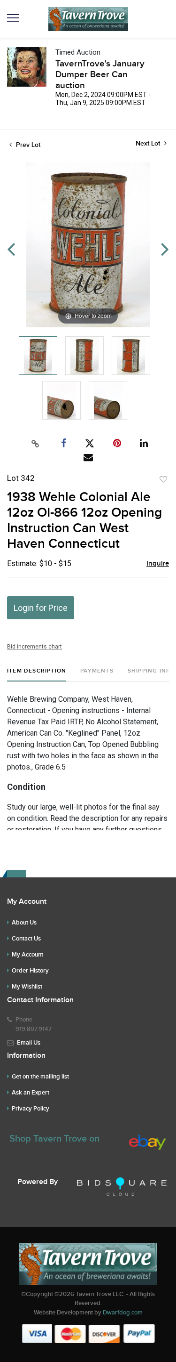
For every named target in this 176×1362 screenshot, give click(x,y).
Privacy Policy (30, 1108)
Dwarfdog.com (123, 1312)
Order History (30, 970)
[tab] (36, 674)
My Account (27, 954)
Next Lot (149, 143)
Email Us (28, 1042)
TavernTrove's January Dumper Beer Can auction (100, 74)
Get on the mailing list (40, 1076)
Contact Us (26, 938)
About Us (24, 922)
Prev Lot (27, 145)
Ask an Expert (30, 1092)
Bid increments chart (34, 646)
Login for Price (41, 608)
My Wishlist (27, 986)
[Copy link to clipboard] (35, 443)
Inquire (157, 563)
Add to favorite (163, 479)
